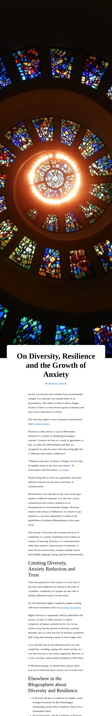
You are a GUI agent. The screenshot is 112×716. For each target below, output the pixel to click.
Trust (30, 644)
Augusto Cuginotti (57, 383)
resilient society (41, 423)
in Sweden (63, 470)
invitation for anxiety (70, 607)
